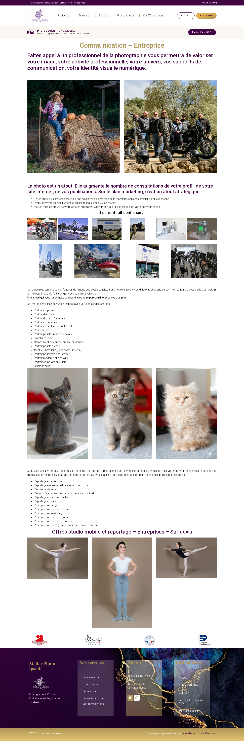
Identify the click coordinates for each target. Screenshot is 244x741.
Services (104, 15)
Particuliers (63, 15)
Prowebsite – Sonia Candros (198, 733)
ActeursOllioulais (188, 685)
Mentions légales (189, 710)
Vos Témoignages (153, 15)
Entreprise (84, 15)
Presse (183, 677)
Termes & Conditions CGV (191, 702)
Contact (183, 692)
